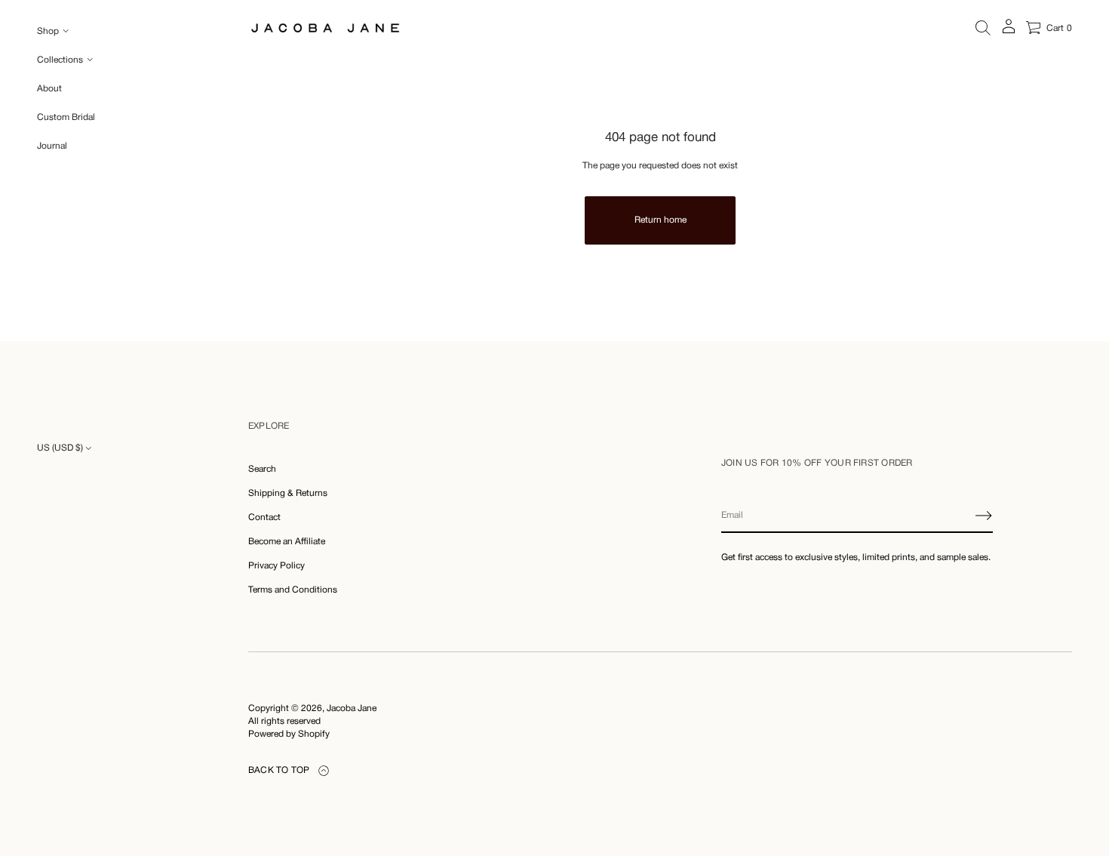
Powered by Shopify (289, 734)
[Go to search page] (983, 28)
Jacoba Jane (351, 708)
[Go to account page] (1009, 31)
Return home (660, 220)
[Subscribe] (984, 516)
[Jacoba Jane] (325, 27)
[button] (983, 28)
